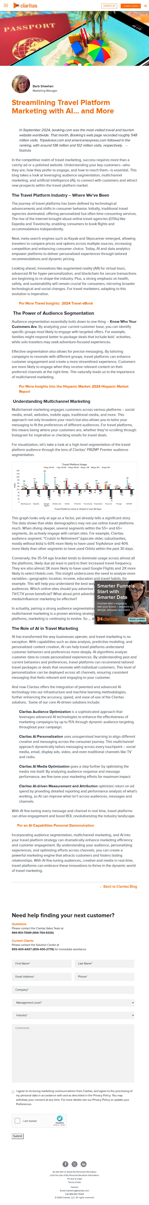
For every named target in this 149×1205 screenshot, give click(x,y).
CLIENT (131, 6)
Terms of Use (74, 1182)
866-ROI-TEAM (76, 1194)
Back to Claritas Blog (119, 886)
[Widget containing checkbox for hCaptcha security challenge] (39, 1121)
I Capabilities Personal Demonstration (61, 825)
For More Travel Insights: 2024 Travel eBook (56, 303)
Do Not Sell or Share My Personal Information (74, 1172)
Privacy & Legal (74, 1179)
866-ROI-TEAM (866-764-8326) (33, 933)
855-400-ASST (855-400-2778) (33, 949)
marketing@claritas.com (77, 1191)
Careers (74, 1187)
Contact (109, 6)
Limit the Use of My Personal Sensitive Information (74, 1175)
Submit (17, 1136)
